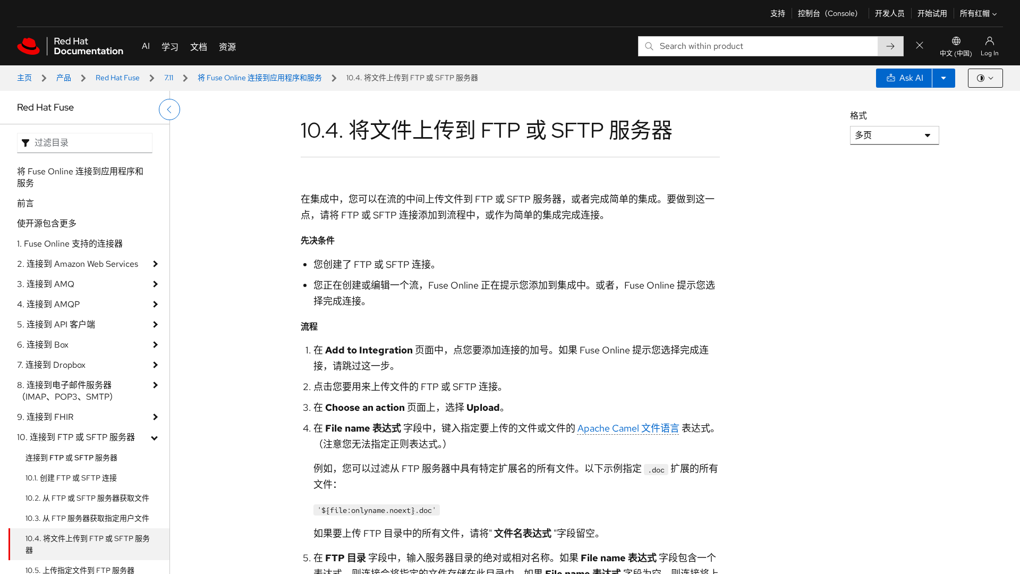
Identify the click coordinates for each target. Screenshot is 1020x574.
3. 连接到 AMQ (45, 284)
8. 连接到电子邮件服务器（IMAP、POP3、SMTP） (67, 390)
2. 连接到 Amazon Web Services (77, 263)
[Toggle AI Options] (943, 78)
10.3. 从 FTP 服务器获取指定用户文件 (87, 518)
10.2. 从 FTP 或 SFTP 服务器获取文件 (87, 498)
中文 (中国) (956, 53)
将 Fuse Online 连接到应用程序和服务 (260, 77)
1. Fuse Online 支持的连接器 (70, 243)
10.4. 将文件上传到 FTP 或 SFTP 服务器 (88, 544)
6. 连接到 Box (43, 344)
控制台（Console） (830, 13)
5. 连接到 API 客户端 (56, 324)
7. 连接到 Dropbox (51, 364)
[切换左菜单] (169, 109)
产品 (63, 77)
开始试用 (932, 13)
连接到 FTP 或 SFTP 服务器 (71, 457)
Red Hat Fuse (118, 77)
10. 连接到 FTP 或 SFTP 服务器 (76, 437)
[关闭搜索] (919, 46)
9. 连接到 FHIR (45, 417)
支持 (777, 13)
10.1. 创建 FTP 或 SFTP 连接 (71, 478)
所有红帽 (975, 13)
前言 (25, 203)
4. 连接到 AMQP (48, 304)
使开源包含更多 (46, 223)
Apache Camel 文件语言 (628, 428)
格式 (858, 115)
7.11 (168, 77)
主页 (24, 77)
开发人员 (890, 13)
